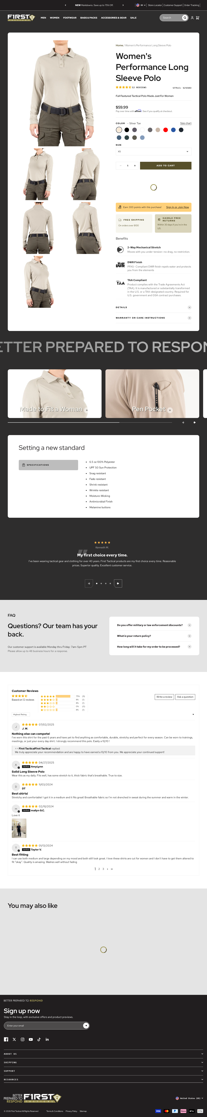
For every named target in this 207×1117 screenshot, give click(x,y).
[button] (124, 87)
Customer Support (173, 5)
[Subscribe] (86, 1026)
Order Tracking (191, 5)
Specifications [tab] (38, 465)
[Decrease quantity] (120, 165)
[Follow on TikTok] (39, 1039)
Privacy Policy (71, 1111)
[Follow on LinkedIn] (47, 1039)
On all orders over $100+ (94, 5)
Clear (178, 17)
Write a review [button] (164, 697)
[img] (30, 724)
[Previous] (65, 5)
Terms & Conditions (54, 1111)
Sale (133, 17)
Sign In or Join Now (177, 207)
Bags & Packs (88, 17)
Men (43, 17)
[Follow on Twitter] (14, 1039)
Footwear (69, 17)
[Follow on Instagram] (22, 1039)
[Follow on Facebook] (6, 1039)
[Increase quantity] (135, 165)
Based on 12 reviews (23, 699)
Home (119, 45)
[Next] (123, 5)
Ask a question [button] (185, 697)
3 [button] (103, 869)
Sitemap (83, 1111)
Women (54, 17)
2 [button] (99, 869)
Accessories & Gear (113, 17)
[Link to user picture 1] (19, 828)
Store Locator (155, 5)
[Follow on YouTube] (31, 1039)
